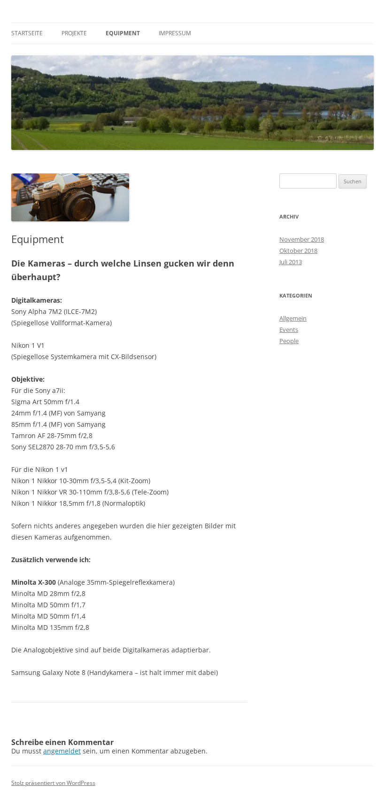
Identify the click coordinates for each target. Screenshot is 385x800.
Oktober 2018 (298, 250)
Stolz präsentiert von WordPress (53, 783)
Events (288, 329)
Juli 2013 (290, 262)
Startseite (27, 33)
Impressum (175, 33)
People (289, 341)
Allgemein (293, 318)
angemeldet (62, 750)
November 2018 (301, 239)
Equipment (123, 33)
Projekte (74, 33)
